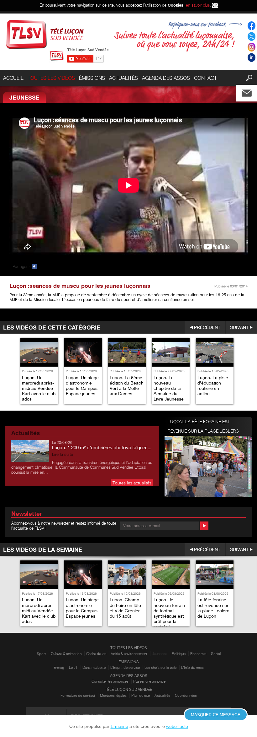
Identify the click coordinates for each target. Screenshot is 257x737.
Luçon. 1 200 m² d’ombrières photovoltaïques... (101, 447)
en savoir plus (198, 5)
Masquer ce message (215, 714)
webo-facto (177, 726)
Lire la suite (62, 454)
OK (215, 5)
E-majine (119, 726)
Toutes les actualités (132, 482)
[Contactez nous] (251, 91)
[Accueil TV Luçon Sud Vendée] (45, 34)
